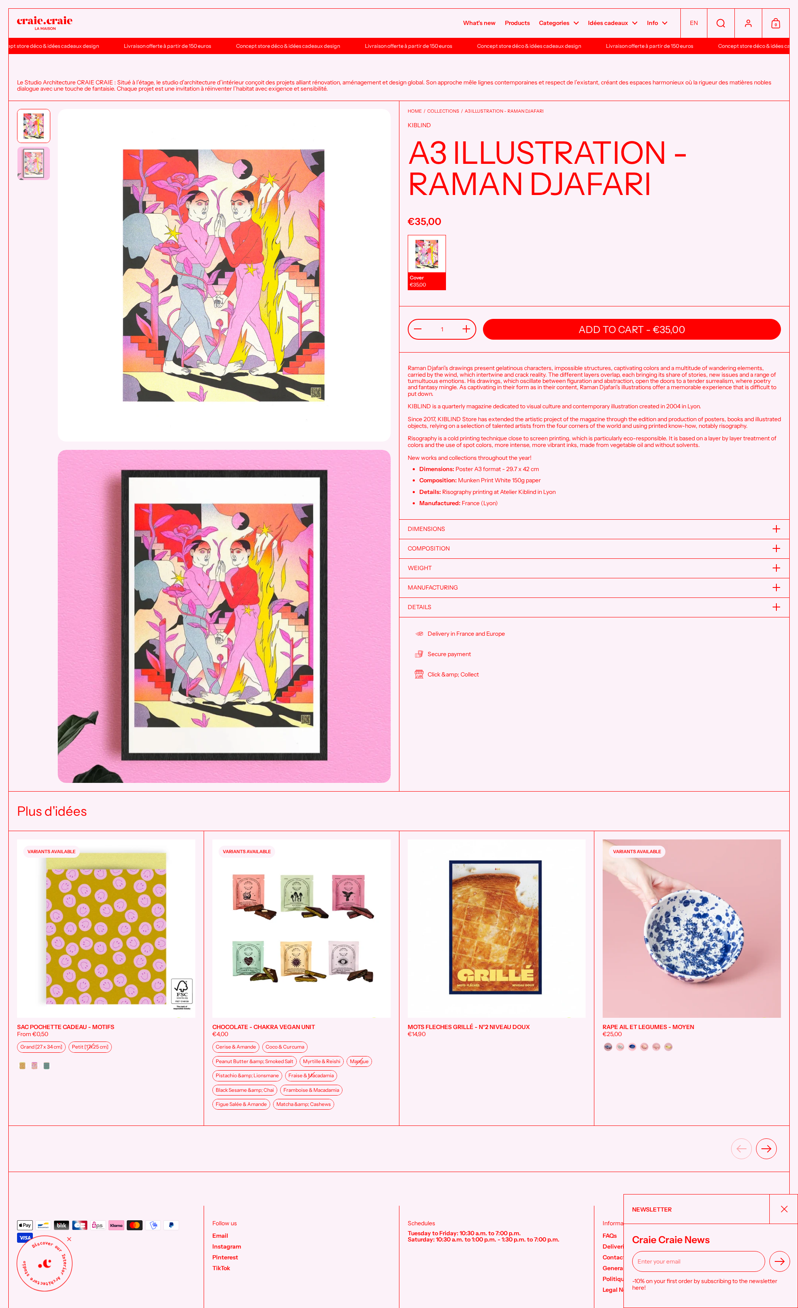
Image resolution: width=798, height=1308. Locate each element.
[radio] (427, 262)
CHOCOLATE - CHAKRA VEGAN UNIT (301, 978)
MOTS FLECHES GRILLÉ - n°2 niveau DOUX (496, 978)
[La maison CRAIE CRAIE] (44, 23)
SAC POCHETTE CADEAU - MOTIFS (106, 978)
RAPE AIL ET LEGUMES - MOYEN (691, 978)
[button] (693, 23)
